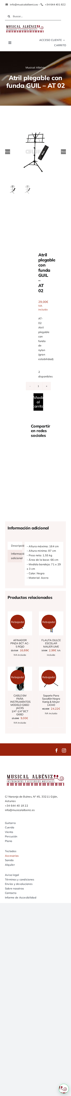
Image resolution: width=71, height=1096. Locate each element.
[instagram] (64, 750)
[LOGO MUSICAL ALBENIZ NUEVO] (25, 25)
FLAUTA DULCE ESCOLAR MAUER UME (51, 643)
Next (63, 152)
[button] (64, 1089)
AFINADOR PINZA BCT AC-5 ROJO (19, 643)
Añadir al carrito (38, 402)
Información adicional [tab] (16, 556)
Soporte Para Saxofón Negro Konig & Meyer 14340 (51, 700)
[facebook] (56, 750)
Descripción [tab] (16, 545)
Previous (7, 152)
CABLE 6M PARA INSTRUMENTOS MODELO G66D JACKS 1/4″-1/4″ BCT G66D (20, 705)
